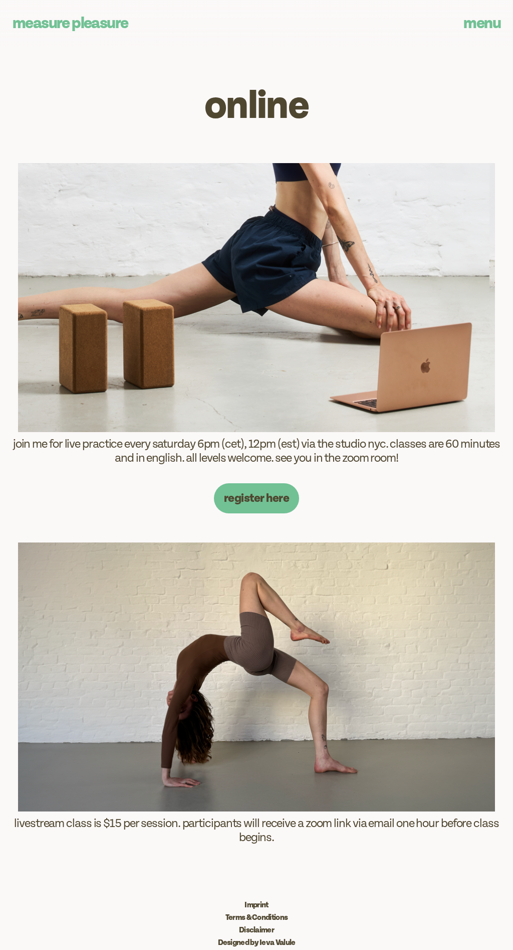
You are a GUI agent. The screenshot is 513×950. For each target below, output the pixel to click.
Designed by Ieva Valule (257, 942)
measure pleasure (70, 23)
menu (481, 23)
